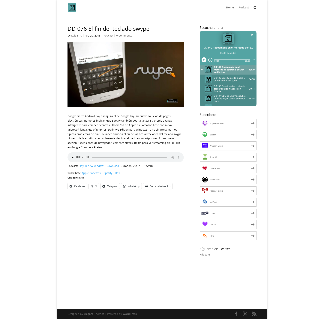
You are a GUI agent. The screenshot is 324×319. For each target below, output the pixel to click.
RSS (117, 173)
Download (112, 166)
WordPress (130, 314)
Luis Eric (76, 35)
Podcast (244, 7)
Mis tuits (205, 254)
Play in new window (91, 166)
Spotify (108, 173)
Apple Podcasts (91, 173)
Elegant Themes (94, 314)
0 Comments (124, 35)
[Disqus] (126, 241)
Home (230, 7)
